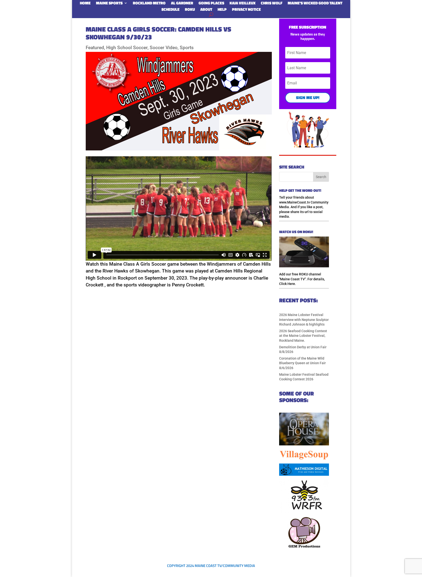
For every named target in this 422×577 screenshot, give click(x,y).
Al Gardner (182, 4)
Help (222, 10)
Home (85, 4)
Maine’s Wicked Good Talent (315, 4)
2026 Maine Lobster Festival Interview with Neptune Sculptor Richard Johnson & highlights (304, 319)
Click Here (287, 284)
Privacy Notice (246, 10)
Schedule (170, 10)
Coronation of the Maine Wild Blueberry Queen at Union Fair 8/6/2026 (302, 363)
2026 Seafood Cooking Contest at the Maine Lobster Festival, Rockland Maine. (303, 335)
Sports (187, 47)
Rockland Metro (149, 4)
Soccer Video (164, 47)
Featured (95, 47)
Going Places (211, 4)
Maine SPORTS (109, 4)
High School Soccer (127, 47)
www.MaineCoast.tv (294, 202)
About (206, 10)
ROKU (190, 10)
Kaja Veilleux (242, 4)
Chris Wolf (271, 4)
